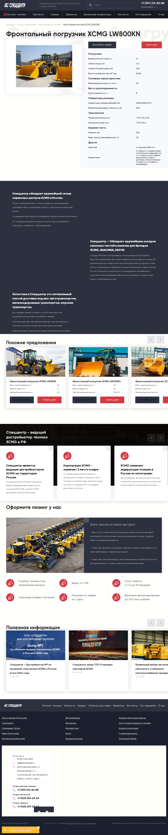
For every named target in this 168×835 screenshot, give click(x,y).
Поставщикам (143, 14)
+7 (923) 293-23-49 (28, 798)
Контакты (123, 14)
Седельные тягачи (11, 728)
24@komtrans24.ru (25, 763)
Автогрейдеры (72, 718)
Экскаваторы (72, 728)
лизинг (22, 400)
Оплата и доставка (100, 705)
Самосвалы (7, 723)
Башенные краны (74, 738)
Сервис (55, 14)
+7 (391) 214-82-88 (152, 3)
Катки (68, 733)
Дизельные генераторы (97, 14)
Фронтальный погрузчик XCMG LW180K (33, 381)
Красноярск (147, 7)
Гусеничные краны (128, 733)
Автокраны (70, 723)
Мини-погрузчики (10, 733)
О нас (161, 14)
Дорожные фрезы (127, 738)
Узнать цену (152, 45)
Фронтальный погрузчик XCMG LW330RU (97, 381)
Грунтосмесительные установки (135, 723)
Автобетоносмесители (13, 738)
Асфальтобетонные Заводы (132, 718)
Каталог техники (16, 14)
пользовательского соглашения (81, 823)
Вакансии (71, 14)
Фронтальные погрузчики (14, 718)
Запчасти (38, 14)
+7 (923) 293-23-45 (28, 806)
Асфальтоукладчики (128, 728)
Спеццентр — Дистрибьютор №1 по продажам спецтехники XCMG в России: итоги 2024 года (33, 668)
